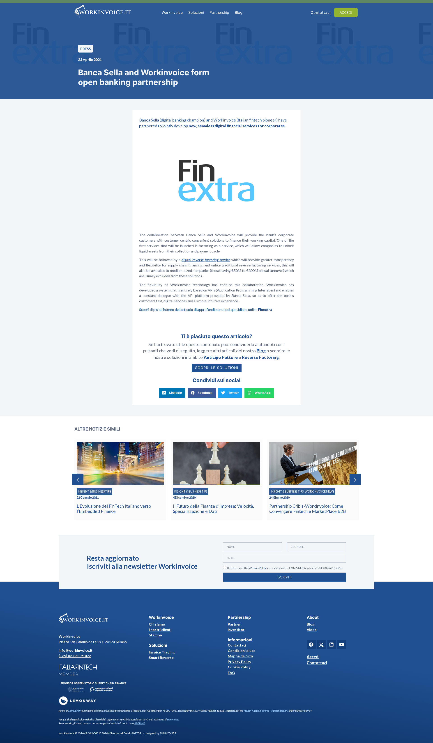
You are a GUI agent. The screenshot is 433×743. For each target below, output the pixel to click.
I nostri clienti (160, 629)
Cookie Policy (239, 667)
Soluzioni (196, 12)
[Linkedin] (331, 644)
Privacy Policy (258, 567)
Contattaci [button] (321, 12)
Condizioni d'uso (242, 650)
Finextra (265, 309)
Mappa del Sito (240, 656)
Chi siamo (157, 624)
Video (312, 629)
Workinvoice (172, 12)
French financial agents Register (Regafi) (266, 710)
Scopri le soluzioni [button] (216, 367)
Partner (234, 624)
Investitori (236, 629)
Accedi (313, 656)
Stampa (155, 635)
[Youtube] (341, 644)
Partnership (219, 12)
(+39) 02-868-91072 (75, 656)
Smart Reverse (161, 657)
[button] (172, 393)
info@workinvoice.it (75, 650)
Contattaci (237, 645)
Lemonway (74, 710)
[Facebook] (311, 644)
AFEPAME (139, 723)
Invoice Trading (162, 652)
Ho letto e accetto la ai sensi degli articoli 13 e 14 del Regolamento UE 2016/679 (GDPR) (284, 567)
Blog (238, 12)
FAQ (231, 672)
